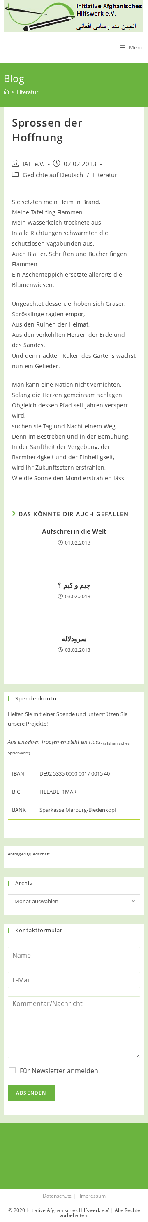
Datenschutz (57, 1195)
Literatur (105, 175)
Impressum (93, 1195)
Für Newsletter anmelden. (60, 1070)
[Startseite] (6, 92)
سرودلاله (74, 638)
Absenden (31, 1092)
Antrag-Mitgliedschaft (29, 854)
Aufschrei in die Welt (74, 531)
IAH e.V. (33, 164)
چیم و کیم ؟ (74, 585)
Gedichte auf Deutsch (53, 175)
